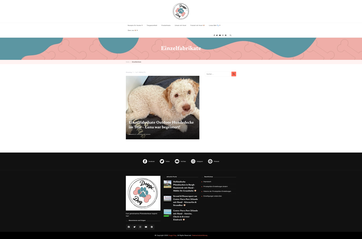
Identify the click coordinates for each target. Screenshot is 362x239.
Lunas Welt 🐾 (214, 25)
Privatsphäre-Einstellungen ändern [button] (215, 186)
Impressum (207, 181)
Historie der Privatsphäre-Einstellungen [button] (217, 191)
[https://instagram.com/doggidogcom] (140, 227)
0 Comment (147, 134)
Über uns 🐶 (132, 30)
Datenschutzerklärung (199, 235)
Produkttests (166, 25)
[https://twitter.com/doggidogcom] (134, 227)
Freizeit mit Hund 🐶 (197, 25)
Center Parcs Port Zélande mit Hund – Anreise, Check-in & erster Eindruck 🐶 (185, 215)
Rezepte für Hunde (134, 25)
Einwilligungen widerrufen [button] (212, 196)
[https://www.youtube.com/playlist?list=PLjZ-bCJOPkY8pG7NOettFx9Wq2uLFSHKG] (146, 227)
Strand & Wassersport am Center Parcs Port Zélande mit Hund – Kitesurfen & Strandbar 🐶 (185, 200)
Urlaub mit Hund (180, 25)
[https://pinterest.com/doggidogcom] (151, 227)
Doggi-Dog (172, 235)
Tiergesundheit (152, 25)
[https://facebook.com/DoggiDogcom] (128, 227)
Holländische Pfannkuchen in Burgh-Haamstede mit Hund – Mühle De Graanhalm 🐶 (185, 186)
